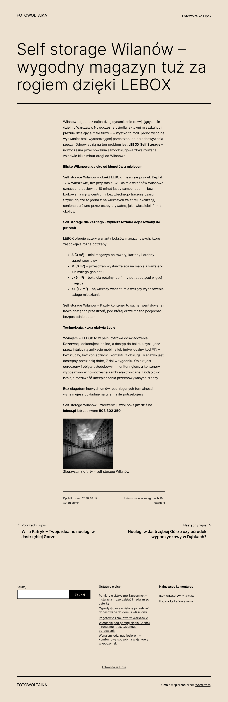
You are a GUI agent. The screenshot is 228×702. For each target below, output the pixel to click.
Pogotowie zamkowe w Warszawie (123, 618)
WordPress (202, 685)
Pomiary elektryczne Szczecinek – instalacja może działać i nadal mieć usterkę (124, 599)
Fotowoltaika (32, 15)
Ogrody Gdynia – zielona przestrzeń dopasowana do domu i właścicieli (124, 610)
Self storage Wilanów (79, 177)
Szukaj (21, 587)
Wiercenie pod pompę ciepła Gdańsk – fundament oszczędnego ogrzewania (124, 626)
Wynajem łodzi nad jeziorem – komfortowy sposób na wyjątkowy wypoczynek (123, 639)
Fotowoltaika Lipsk (196, 16)
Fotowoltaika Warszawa (176, 601)
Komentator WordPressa (176, 596)
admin (75, 502)
